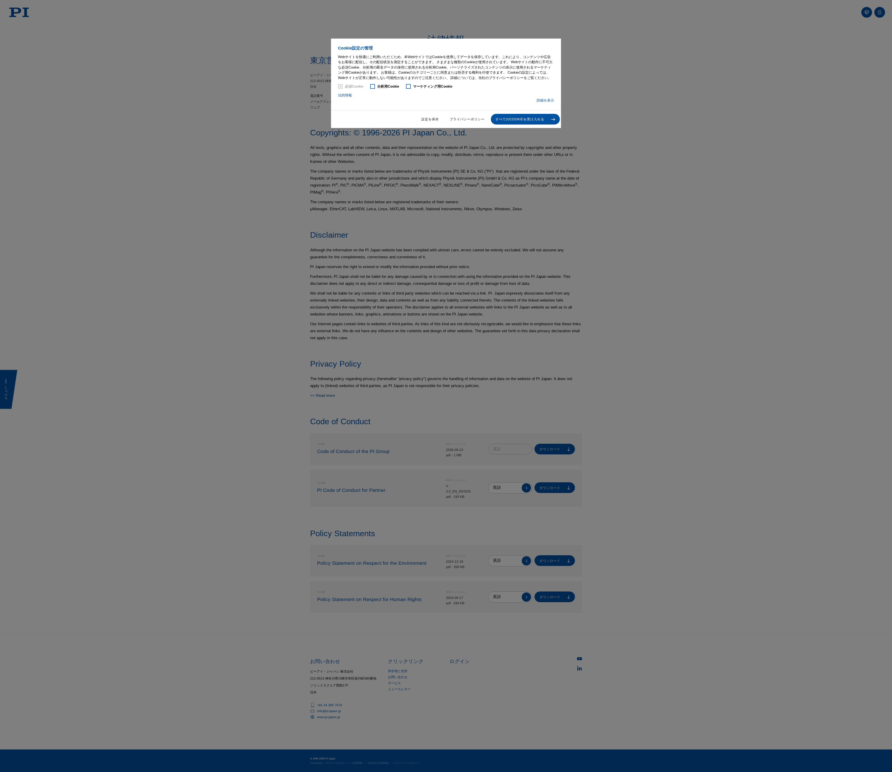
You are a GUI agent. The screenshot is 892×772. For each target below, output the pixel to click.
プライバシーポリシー (467, 119)
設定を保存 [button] (430, 119)
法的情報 (345, 95)
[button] (525, 119)
